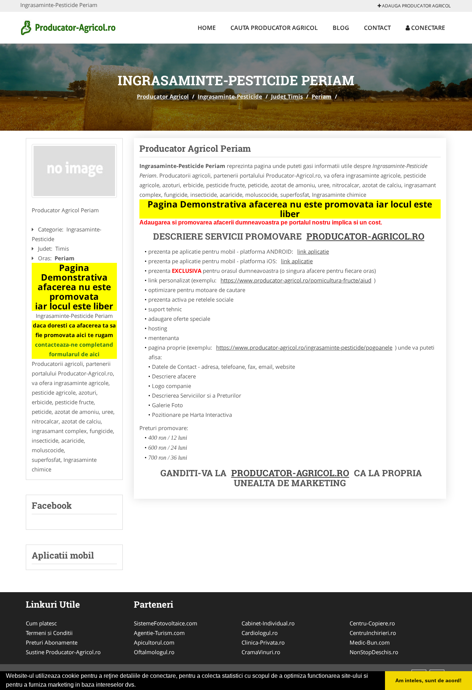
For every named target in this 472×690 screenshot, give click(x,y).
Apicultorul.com (154, 642)
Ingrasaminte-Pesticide (230, 96)
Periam (322, 96)
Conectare (427, 28)
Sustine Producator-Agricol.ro (63, 652)
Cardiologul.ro (260, 632)
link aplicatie (313, 251)
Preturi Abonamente (51, 642)
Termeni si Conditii (49, 632)
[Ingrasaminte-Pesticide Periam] (74, 171)
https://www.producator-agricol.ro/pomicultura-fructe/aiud (296, 280)
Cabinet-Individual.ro (268, 623)
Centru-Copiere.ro (372, 623)
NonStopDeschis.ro (374, 652)
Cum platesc (41, 623)
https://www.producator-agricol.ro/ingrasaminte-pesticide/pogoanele (304, 347)
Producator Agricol (163, 96)
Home (207, 28)
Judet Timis (287, 96)
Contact (377, 28)
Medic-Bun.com (370, 642)
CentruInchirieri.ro (373, 632)
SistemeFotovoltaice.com (165, 623)
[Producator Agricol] (68, 26)
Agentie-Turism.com (159, 632)
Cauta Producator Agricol (274, 28)
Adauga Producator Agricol (416, 6)
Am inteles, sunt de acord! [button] (428, 680)
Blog (341, 28)
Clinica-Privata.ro (263, 642)
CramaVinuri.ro (261, 652)
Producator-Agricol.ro (365, 236)
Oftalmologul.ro (154, 652)
